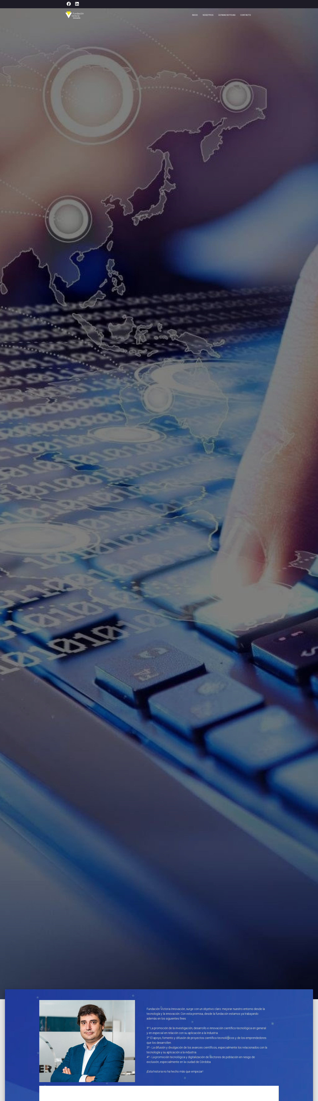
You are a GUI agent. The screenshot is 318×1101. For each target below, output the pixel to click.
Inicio (195, 15)
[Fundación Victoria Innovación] (74, 15)
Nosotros (208, 15)
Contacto (245, 15)
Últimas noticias (226, 15)
